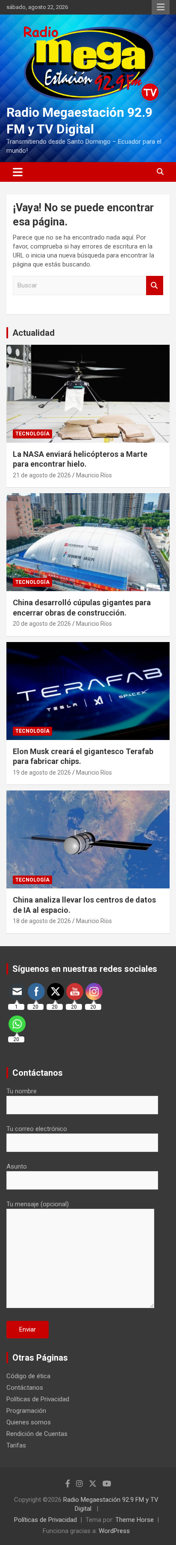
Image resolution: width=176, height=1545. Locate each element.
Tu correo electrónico (36, 1129)
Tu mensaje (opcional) (37, 1204)
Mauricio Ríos (94, 475)
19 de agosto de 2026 (42, 772)
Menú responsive (161, 7)
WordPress (114, 1531)
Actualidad (33, 333)
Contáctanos (24, 1387)
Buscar (154, 285)
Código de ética (28, 1376)
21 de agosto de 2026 (42, 475)
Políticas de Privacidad (37, 1399)
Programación (26, 1411)
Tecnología (32, 434)
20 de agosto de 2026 (42, 623)
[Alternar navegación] (17, 172)
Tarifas (16, 1445)
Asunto (16, 1166)
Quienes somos (28, 1422)
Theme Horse (134, 1520)
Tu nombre (21, 1091)
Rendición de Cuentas (36, 1434)
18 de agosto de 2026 (42, 921)
